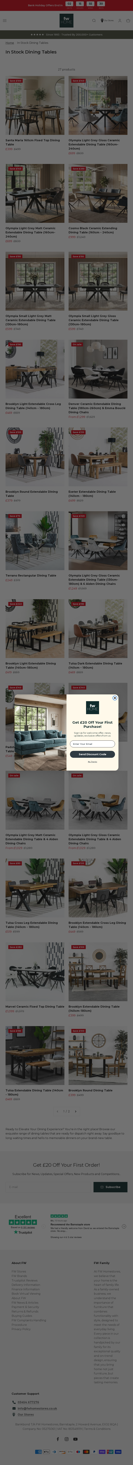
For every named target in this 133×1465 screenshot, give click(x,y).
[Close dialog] (115, 698)
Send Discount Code (92, 754)
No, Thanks (92, 762)
